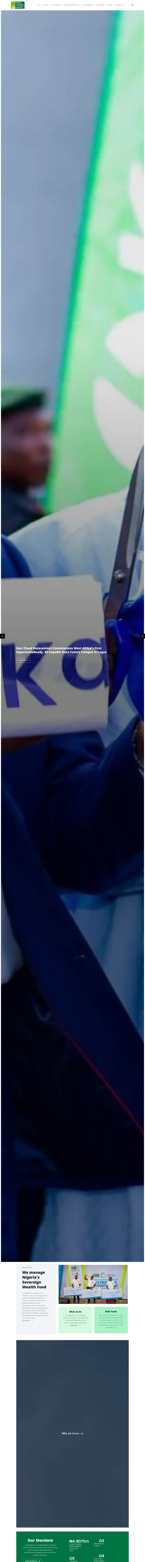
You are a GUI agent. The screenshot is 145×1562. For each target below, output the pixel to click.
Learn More (26, 1320)
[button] (132, 5)
